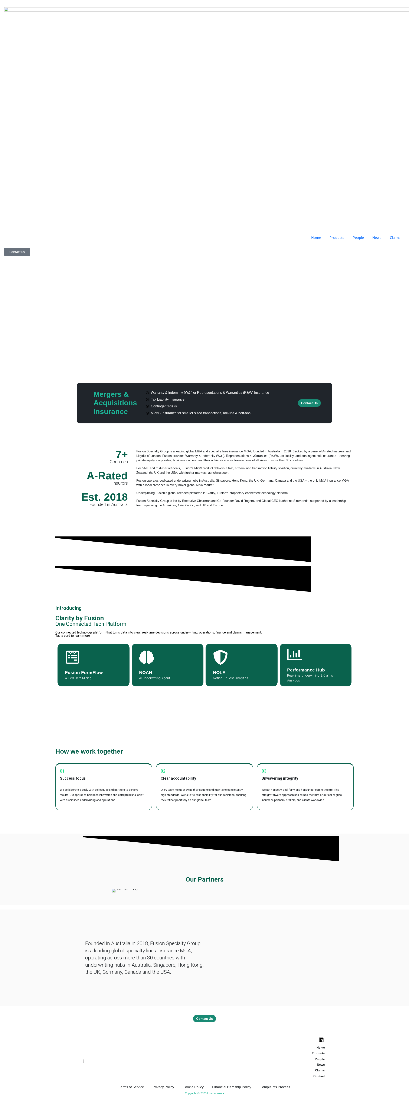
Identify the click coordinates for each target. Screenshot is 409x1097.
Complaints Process (275, 1087)
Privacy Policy (163, 1087)
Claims (395, 237)
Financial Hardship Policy (231, 1087)
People (358, 237)
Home (316, 237)
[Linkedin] (321, 1040)
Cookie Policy (193, 1087)
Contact (319, 1076)
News (376, 237)
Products (337, 237)
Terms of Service (131, 1087)
